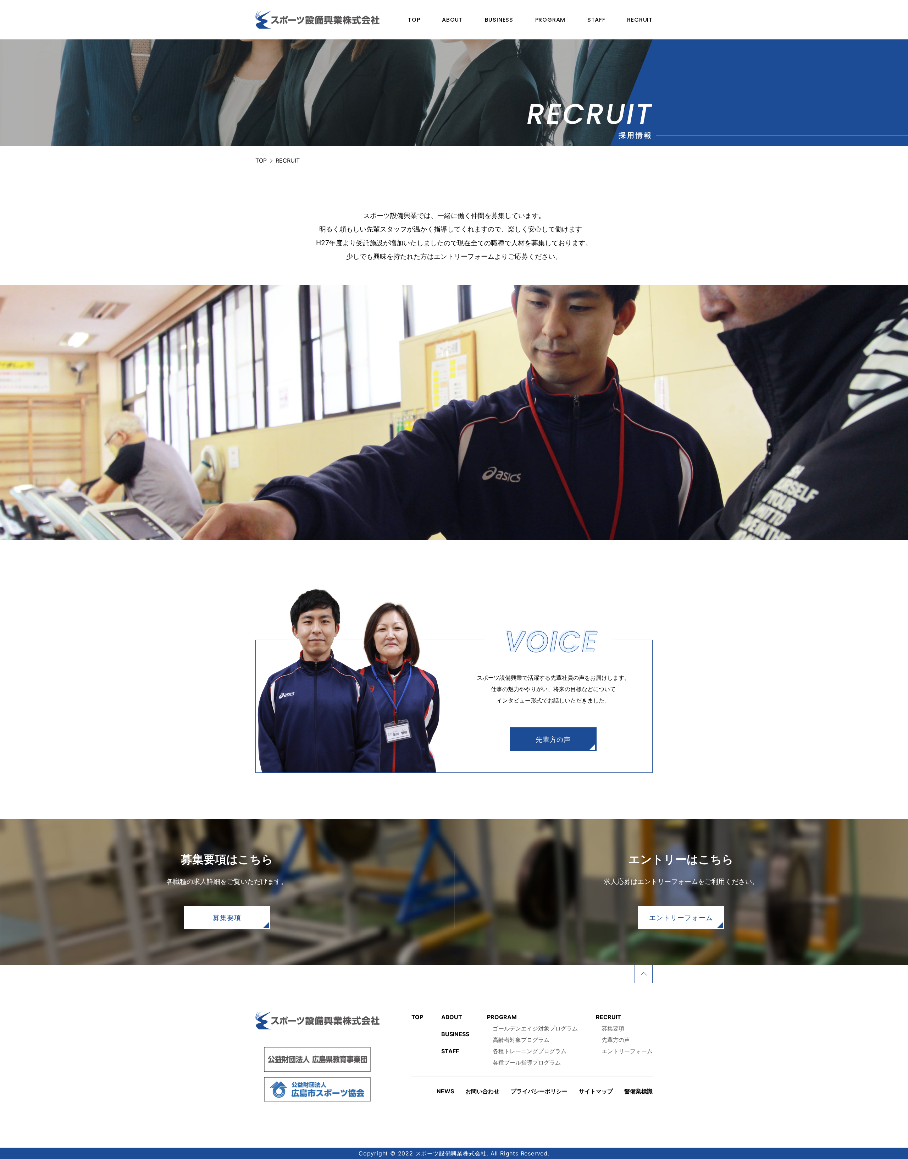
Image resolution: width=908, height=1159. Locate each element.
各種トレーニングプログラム (529, 1051)
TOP (414, 20)
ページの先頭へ (644, 974)
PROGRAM (550, 20)
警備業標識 (638, 1091)
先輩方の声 (553, 739)
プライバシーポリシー (539, 1091)
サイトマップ (596, 1091)
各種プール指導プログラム (527, 1062)
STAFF (596, 20)
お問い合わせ (482, 1091)
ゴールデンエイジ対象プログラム (535, 1028)
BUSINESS (499, 20)
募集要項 (227, 917)
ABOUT (452, 20)
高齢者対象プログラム (521, 1039)
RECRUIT (640, 20)
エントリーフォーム (681, 917)
